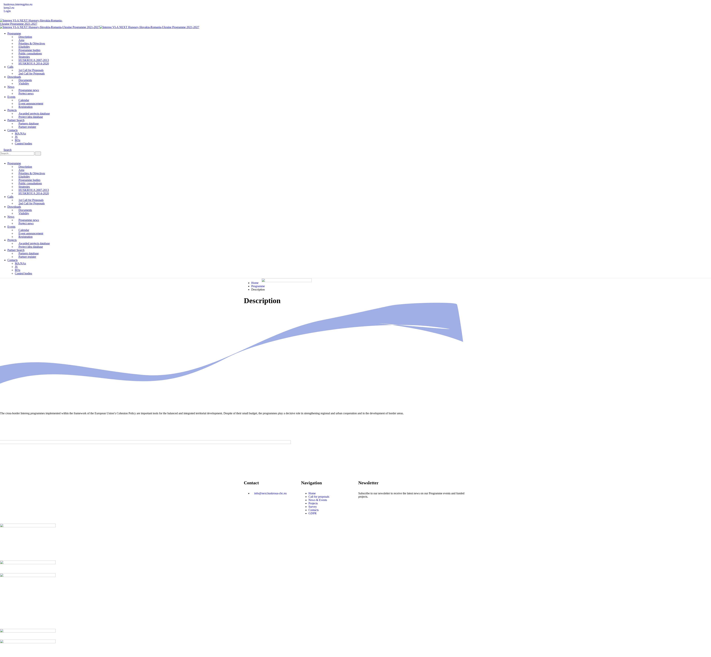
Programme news (29, 90)
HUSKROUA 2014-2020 (34, 63)
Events (11, 96)
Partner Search (15, 120)
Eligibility (24, 46)
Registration (26, 106)
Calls (10, 66)
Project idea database (31, 116)
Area (21, 40)
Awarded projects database (34, 113)
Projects (12, 110)
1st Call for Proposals (31, 70)
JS (16, 136)
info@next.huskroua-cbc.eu (270, 493)
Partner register (27, 126)
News (10, 86)
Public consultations (30, 53)
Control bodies (23, 143)
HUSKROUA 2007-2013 (34, 60)
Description (25, 36)
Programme (14, 33)
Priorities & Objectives (32, 43)
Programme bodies (29, 50)
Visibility (24, 83)
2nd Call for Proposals (32, 73)
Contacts (12, 130)
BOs (17, 140)
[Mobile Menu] (2, 157)
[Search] (38, 153)
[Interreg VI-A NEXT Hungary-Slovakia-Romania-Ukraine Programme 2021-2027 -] (32, 23)
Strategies (24, 56)
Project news (26, 93)
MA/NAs (20, 133)
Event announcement (31, 103)
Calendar (24, 100)
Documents (25, 80)
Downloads (14, 76)
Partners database (29, 123)
